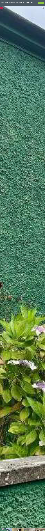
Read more (3, 3)
